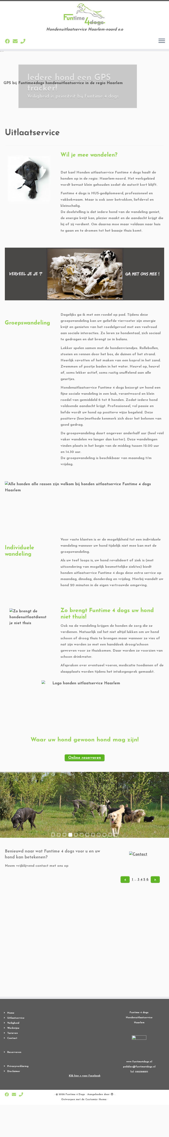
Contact (12, 1038)
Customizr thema (95, 1099)
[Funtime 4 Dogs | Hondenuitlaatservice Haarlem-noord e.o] (84, 14)
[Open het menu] (161, 41)
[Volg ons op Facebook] (9, 41)
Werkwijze (13, 1028)
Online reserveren (84, 758)
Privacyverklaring (17, 1066)
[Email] (16, 41)
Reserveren (14, 1052)
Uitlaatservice (15, 1018)
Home (10, 1013)
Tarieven (12, 1033)
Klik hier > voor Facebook (84, 1076)
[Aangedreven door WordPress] (112, 1093)
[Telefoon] (24, 41)
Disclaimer (13, 1071)
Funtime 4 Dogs (75, 1094)
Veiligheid (13, 1023)
